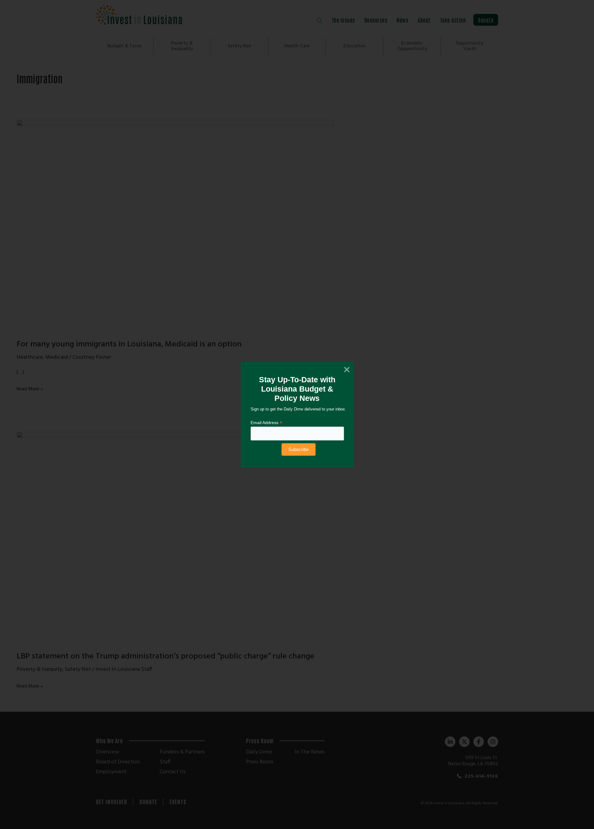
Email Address (266, 423)
